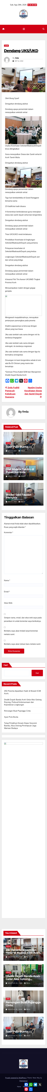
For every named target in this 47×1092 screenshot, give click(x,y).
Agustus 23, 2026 (15, 1036)
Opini (8, 998)
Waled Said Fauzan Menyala (18, 496)
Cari (6, 665)
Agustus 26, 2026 (15, 1009)
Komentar (8, 532)
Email (7, 592)
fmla (17, 58)
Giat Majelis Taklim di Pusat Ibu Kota (20, 471)
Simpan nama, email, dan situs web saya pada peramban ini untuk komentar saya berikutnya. (23, 619)
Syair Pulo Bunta (17, 446)
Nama (7, 580)
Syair (6, 45)
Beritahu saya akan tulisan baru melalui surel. (22, 644)
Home (19, 1086)
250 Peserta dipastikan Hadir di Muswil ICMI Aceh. (23, 951)
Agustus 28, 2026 (15, 957)
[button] (43, 29)
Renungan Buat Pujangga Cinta (17, 711)
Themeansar (23, 1081)
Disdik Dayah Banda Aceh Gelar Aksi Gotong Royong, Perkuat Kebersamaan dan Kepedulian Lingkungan (23, 702)
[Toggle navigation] (23, 29)
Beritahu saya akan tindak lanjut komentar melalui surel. (21, 632)
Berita (8, 946)
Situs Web (8, 603)
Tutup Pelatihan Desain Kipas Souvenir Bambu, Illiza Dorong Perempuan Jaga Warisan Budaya (20, 725)
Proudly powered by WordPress (15, 1078)
